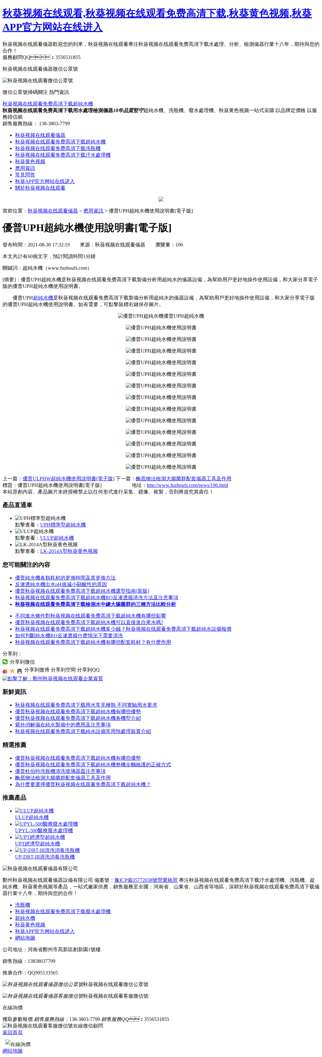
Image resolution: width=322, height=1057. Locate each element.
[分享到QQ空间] (12, 671)
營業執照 (168, 880)
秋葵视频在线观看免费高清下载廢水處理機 (63, 911)
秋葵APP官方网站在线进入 (45, 181)
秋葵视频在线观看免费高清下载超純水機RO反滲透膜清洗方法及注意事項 (96, 597)
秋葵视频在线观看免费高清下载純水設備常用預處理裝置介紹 (83, 731)
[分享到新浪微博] (5, 671)
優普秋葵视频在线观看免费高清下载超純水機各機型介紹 (78, 718)
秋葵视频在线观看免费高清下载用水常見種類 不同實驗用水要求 (86, 705)
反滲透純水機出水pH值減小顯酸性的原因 (61, 584)
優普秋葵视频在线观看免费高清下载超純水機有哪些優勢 (78, 711)
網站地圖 (25, 938)
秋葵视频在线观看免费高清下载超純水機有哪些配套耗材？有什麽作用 (93, 642)
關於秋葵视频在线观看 (40, 188)
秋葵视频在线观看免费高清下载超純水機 (48, 103)
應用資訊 (25, 168)
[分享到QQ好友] (19, 671)
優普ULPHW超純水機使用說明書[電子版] (68, 478)
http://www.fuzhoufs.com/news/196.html (187, 485)
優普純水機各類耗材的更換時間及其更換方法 (65, 577)
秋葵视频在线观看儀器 (40, 135)
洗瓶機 (22, 905)
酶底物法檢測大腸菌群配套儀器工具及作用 (183, 478)
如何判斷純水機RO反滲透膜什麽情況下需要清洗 (69, 635)
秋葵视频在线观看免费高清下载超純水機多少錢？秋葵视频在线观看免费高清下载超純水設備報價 (123, 629)
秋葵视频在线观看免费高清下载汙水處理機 (63, 155)
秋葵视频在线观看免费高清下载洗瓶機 (58, 148)
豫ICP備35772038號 (136, 880)
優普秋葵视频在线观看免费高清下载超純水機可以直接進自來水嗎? (89, 622)
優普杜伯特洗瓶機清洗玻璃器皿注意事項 (60, 771)
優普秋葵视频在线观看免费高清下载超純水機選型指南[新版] (82, 591)
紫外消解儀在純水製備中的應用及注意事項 (63, 724)
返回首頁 (13, 1032)
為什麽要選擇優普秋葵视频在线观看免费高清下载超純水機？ (83, 784)
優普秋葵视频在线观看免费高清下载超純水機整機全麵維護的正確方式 (93, 764)
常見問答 (25, 174)
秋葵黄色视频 (30, 161)
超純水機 (43, 297)
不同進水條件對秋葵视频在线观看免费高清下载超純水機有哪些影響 (90, 615)
